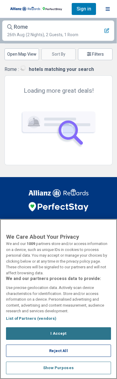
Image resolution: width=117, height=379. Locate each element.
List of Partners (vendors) (31, 318)
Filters (97, 54)
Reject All (58, 351)
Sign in (83, 9)
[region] (58, 299)
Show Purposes (58, 368)
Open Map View (21, 54)
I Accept (58, 333)
